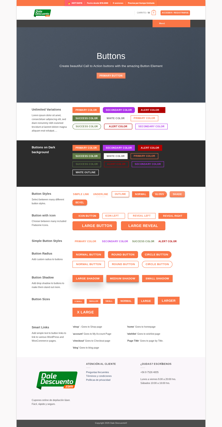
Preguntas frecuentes (97, 372)
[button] (146, 13)
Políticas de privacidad (98, 380)
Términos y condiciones (99, 376)
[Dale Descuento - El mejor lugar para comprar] (42, 12)
